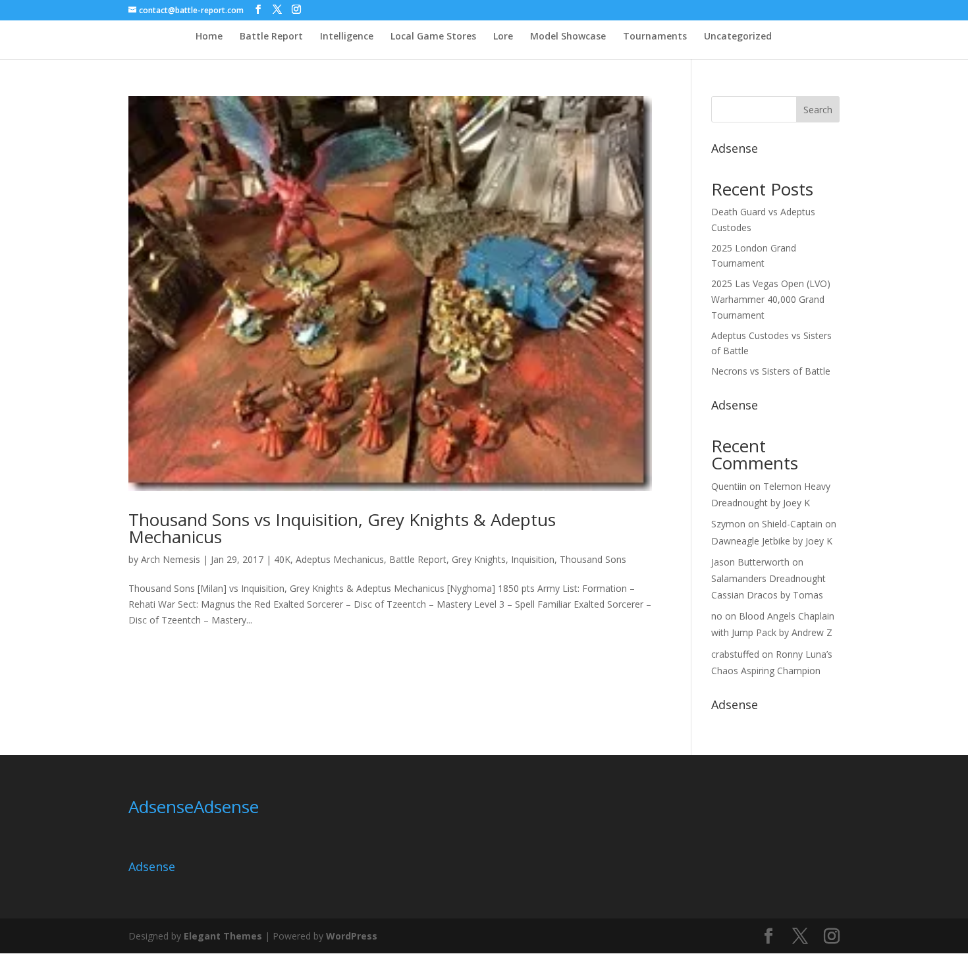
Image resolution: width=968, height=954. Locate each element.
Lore (503, 37)
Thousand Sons (593, 559)
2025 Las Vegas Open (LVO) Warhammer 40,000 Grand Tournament (770, 299)
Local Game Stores (433, 37)
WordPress (351, 936)
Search (817, 109)
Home (209, 37)
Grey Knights (479, 559)
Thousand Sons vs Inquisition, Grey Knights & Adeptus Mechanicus (342, 528)
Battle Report (271, 37)
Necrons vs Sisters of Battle (770, 371)
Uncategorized (738, 37)
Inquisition (532, 559)
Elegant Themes (223, 936)
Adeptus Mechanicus (340, 559)
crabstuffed (735, 654)
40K (282, 559)
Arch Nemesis (170, 559)
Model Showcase (568, 37)
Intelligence (346, 37)
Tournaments (655, 37)
